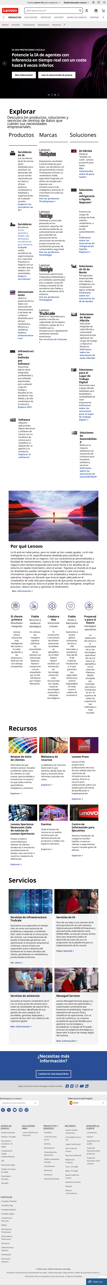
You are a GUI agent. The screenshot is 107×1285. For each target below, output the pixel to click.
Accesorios (48, 1174)
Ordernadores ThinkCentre (6, 1237)
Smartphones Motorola (6, 1219)
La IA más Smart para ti (50, 1138)
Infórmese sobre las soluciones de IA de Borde (86, 297)
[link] (104, 3)
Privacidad (10, 1273)
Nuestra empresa (8, 1132)
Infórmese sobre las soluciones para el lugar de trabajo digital (86, 412)
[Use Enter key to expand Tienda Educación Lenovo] (88, 2)
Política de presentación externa (87, 1273)
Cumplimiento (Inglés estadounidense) (7, 1154)
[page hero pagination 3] (58, 94)
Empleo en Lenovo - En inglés (9, 1170)
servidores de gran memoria (25, 243)
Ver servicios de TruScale (53, 339)
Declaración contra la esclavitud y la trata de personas (44, 1276)
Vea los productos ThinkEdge (49, 253)
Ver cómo (16, 962)
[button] (93, 2)
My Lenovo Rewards (73, 1155)
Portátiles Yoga (7, 1205)
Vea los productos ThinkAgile (49, 298)
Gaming (47, 1144)
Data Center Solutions (6, 1260)
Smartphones (49, 1166)
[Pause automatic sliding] (48, 94)
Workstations (49, 1148)
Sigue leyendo (64, 950)
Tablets (4, 1225)
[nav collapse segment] (103, 17)
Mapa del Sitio (68, 1273)
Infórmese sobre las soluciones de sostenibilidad (88, 472)
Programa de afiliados (74, 1276)
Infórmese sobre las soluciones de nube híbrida (87, 353)
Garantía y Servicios (73, 1182)
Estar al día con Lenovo (71, 1149)
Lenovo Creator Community (72, 1131)
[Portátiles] (21, 25)
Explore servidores (24, 277)
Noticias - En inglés (8, 1137)
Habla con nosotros (98, 1282)
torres (21, 230)
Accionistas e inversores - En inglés (7, 1144)
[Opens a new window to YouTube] (81, 1086)
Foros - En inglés (72, 1166)
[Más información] (53, 63)
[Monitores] (62, 25)
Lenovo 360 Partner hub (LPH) (30, 1134)
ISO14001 (5, 1183)
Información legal (8, 1165)
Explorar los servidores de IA (25, 207)
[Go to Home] (10, 10)
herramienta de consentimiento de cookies (31, 1273)
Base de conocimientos (71, 1191)
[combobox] (51, 10)
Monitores (48, 1170)
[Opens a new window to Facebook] (67, 1086)
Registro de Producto (70, 1161)
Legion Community (73, 1144)
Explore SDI (24, 407)
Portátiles (48, 1132)
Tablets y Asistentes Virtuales (51, 1160)
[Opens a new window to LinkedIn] (86, 1086)
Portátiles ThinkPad (8, 1201)
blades (21, 235)
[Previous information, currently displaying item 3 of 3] (4, 63)
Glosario (69, 1186)
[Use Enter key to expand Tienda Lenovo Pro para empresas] (59, 2)
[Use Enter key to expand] (92, 11)
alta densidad (23, 237)
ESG (2, 1161)
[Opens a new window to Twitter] (72, 1086)
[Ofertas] (9, 25)
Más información (22, 591)
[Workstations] (50, 25)
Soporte (90, 1137)
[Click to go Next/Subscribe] (35, 1103)
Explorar (16, 793)
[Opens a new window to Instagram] (77, 1086)
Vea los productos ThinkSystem (49, 200)
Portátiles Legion (7, 1214)
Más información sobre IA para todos (86, 172)
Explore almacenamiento (25, 335)
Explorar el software (24, 456)
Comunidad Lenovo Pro (73, 1138)
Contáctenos (92, 1132)
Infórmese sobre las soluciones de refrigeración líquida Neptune (86, 244)
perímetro (23, 233)
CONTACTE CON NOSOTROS (53, 1074)
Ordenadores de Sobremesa (50, 1153)
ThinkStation (6, 1254)
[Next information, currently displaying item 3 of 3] (102, 63)
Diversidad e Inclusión (6, 1177)
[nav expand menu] (3, 17)
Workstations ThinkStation (6, 1230)
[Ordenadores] (36, 25)
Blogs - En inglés (72, 1171)
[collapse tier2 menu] (64, 24)
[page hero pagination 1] (52, 94)
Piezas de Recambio (51, 1179)
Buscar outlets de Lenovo (72, 1176)
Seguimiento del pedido (93, 1142)
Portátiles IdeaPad (8, 1209)
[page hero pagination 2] (55, 94)
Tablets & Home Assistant (7, 1249)
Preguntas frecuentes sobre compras (93, 1161)
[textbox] (87, 1103)
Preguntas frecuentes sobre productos (93, 1151)
